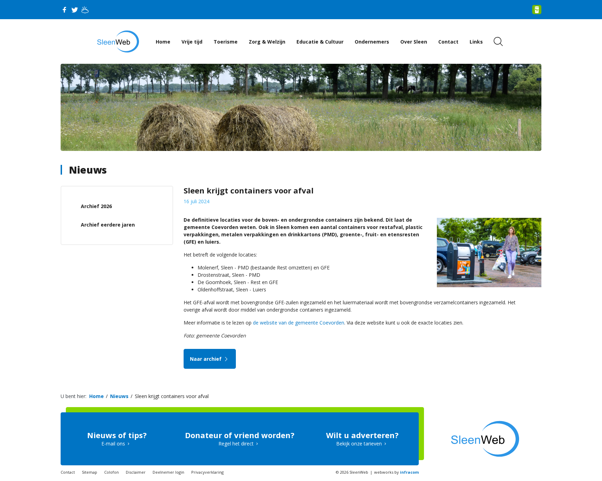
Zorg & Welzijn (267, 41)
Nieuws (88, 169)
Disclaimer (136, 472)
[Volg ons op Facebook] (64, 10)
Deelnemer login (168, 472)
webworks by (396, 472)
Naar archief (206, 359)
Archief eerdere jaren (108, 224)
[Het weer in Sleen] (85, 10)
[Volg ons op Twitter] (74, 10)
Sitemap (89, 472)
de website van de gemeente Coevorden (298, 322)
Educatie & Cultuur (320, 41)
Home (163, 41)
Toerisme (226, 41)
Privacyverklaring (207, 472)
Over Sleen (413, 41)
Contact (448, 41)
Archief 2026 (96, 206)
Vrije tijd (192, 41)
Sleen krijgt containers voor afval (172, 396)
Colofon (111, 472)
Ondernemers (372, 41)
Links (476, 41)
